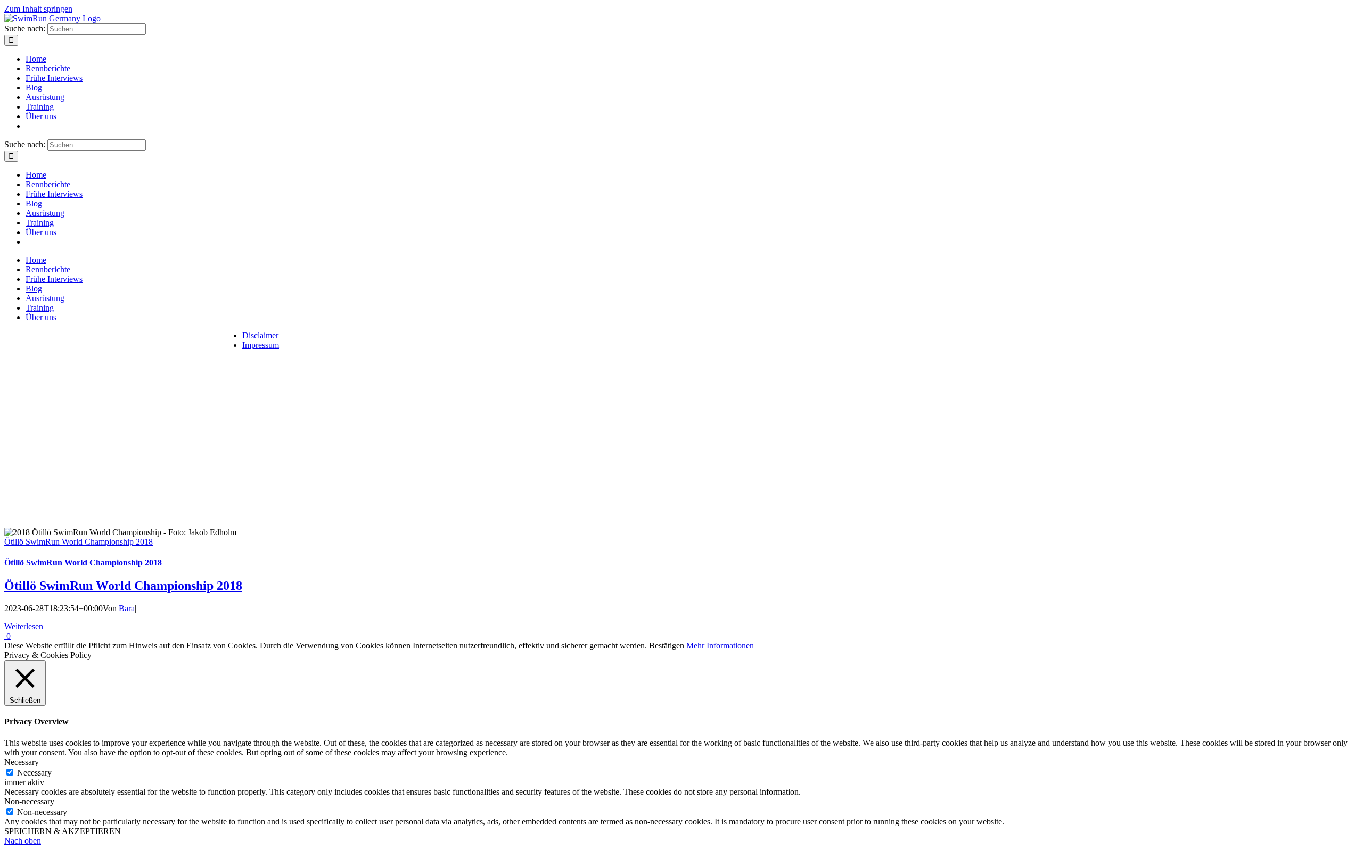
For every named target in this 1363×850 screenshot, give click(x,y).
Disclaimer (260, 335)
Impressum (260, 344)
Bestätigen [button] (666, 645)
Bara (127, 608)
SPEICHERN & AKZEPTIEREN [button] (62, 831)
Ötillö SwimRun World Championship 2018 (78, 541)
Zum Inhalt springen (38, 8)
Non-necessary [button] (29, 801)
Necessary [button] (21, 761)
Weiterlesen (23, 626)
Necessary (34, 772)
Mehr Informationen (720, 645)
